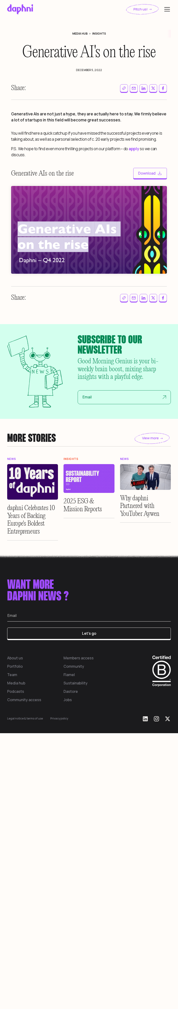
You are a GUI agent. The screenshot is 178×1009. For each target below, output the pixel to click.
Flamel (69, 858)
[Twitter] (167, 902)
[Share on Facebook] (163, 88)
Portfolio (15, 850)
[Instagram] (156, 902)
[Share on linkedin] (143, 88)
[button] (166, 9)
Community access (24, 883)
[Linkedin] (145, 902)
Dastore (71, 875)
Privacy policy (59, 902)
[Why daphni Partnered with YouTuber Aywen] (145, 661)
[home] (20, 9)
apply (134, 148)
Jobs (68, 883)
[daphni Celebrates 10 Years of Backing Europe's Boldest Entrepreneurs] (32, 666)
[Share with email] (134, 88)
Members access (79, 841)
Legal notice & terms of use (25, 902)
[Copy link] (124, 88)
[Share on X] (153, 88)
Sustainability (76, 866)
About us (15, 841)
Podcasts (15, 875)
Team (12, 858)
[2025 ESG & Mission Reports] (89, 662)
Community (74, 850)
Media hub (16, 866)
